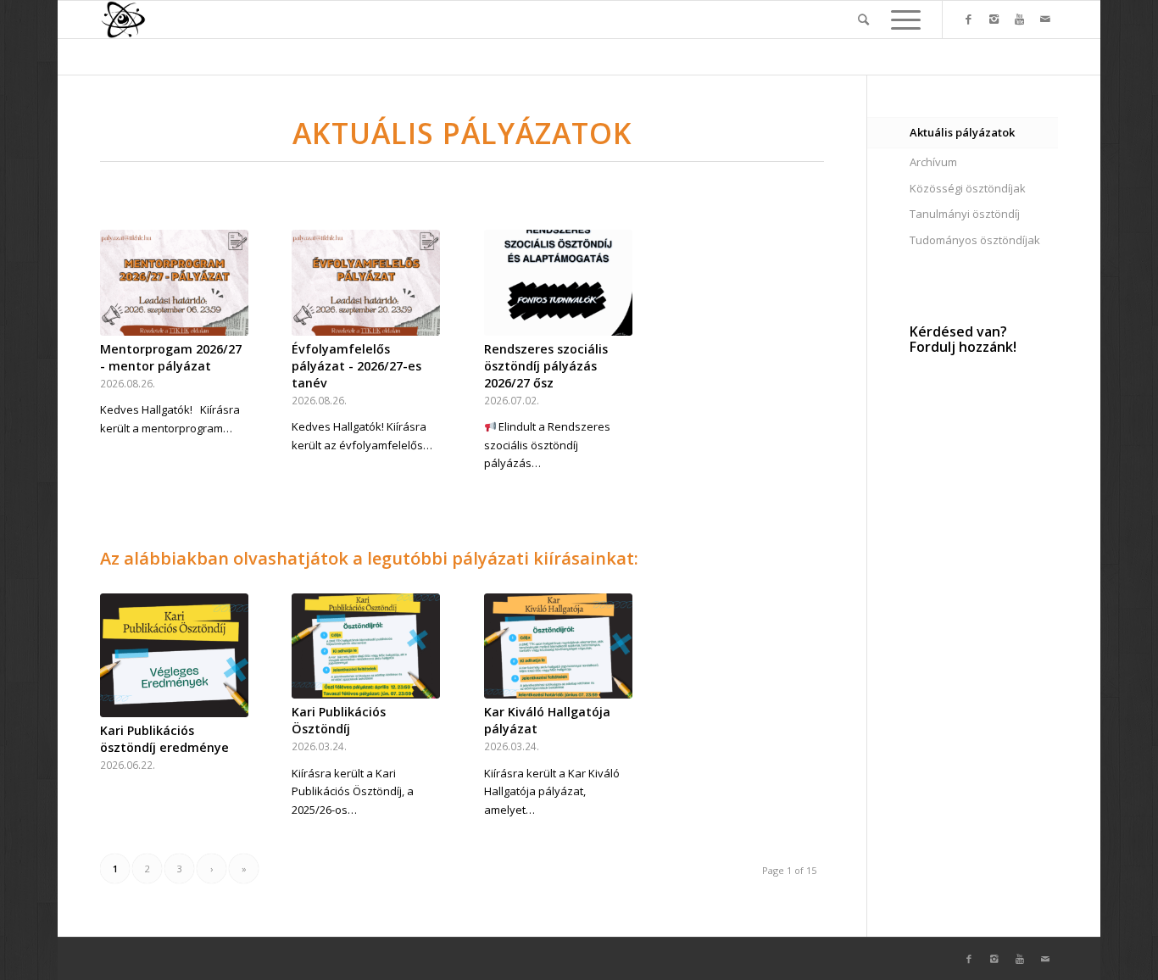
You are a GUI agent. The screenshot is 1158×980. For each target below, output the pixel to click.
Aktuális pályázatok (962, 132)
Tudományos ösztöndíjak (975, 240)
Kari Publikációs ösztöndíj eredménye (164, 738)
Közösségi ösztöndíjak (968, 188)
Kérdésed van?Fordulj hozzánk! (963, 339)
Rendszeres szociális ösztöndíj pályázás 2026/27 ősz (546, 366)
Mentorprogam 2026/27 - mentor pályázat (171, 357)
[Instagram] (994, 18)
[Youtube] (1020, 18)
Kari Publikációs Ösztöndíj (339, 720)
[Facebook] (969, 18)
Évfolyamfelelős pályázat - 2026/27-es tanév (356, 366)
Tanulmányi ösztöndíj (965, 213)
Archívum (933, 162)
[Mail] (1045, 18)
